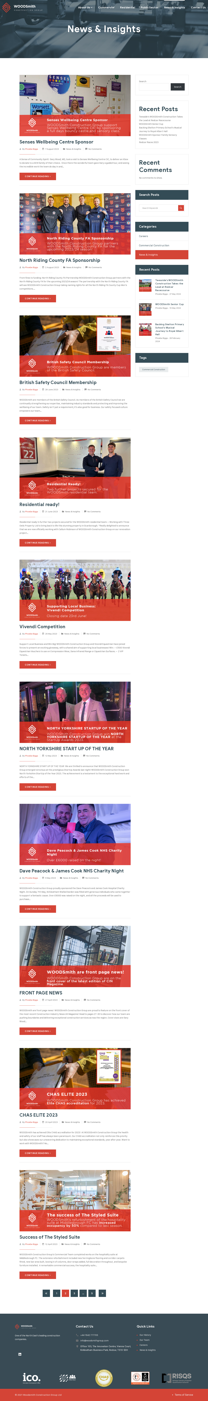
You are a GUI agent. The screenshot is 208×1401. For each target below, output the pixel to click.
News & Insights (174, 7)
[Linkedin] (20, 1354)
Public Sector (149, 7)
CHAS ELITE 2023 (38, 1115)
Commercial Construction (154, 245)
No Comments (95, 149)
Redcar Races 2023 (149, 142)
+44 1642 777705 (89, 1335)
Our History (145, 1334)
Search (142, 81)
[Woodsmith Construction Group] (22, 7)
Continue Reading (37, 176)
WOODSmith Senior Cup (151, 123)
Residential (127, 7)
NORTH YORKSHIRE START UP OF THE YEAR (66, 749)
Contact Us (198, 7)
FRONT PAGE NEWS (40, 993)
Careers (143, 236)
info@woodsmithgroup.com (94, 1340)
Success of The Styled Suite (49, 1237)
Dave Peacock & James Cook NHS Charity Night (71, 871)
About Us (84, 7)
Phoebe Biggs (31, 149)
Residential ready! (39, 504)
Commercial (106, 7)
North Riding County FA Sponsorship (59, 260)
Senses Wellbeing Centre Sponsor (56, 142)
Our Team (145, 1339)
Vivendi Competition (42, 627)
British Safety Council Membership (58, 382)
